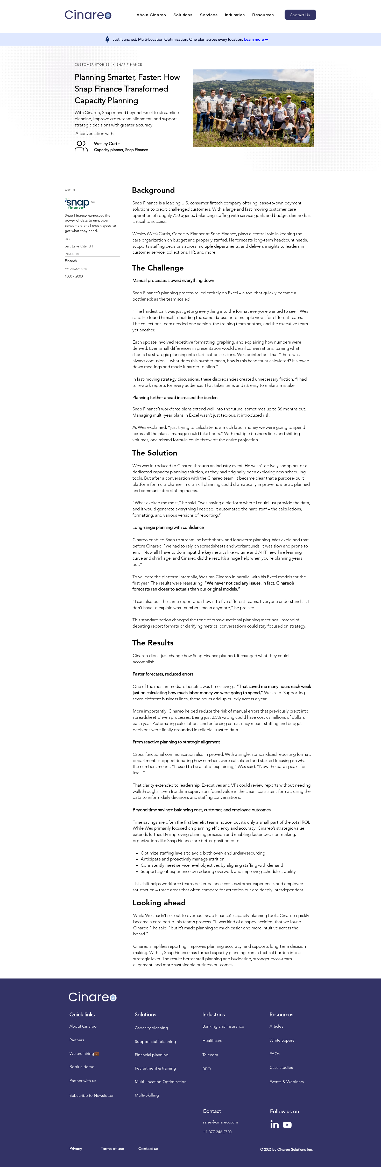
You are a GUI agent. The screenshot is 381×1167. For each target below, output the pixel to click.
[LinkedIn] (275, 1125)
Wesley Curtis (107, 143)
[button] (151, 15)
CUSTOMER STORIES (92, 64)
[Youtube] (287, 1125)
